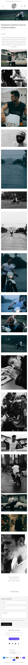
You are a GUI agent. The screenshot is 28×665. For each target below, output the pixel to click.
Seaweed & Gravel (9, 662)
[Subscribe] (20, 634)
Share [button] (4, 34)
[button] (2, 6)
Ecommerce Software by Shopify (18, 662)
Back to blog (14, 591)
